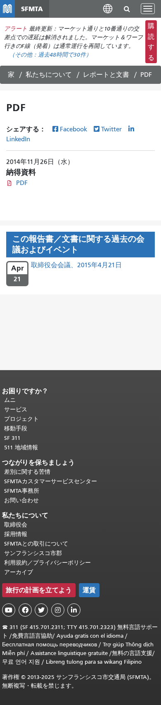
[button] (108, 8)
